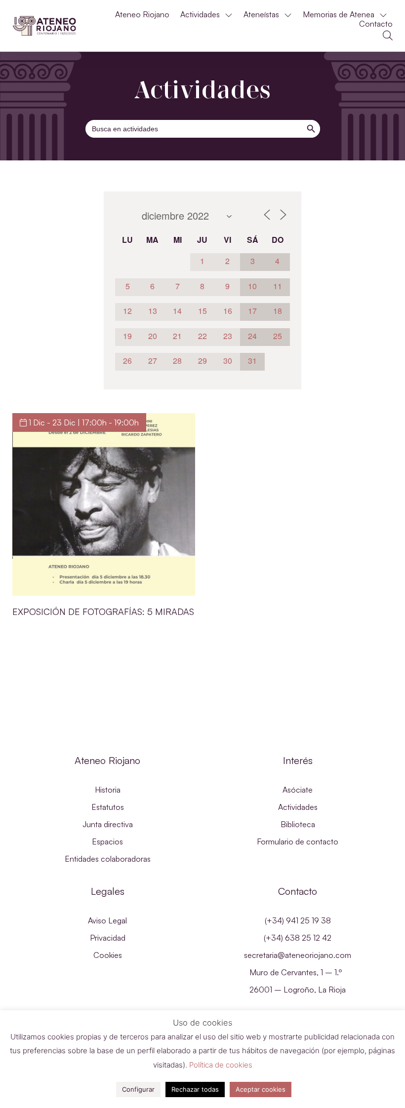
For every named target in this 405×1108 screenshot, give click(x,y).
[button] (388, 35)
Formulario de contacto (297, 841)
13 (152, 310)
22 (202, 336)
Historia (108, 790)
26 (127, 360)
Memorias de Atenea (338, 14)
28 (177, 360)
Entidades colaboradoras (108, 859)
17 (252, 310)
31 (252, 360)
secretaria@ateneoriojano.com (297, 955)
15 (202, 310)
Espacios (107, 841)
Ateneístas (261, 14)
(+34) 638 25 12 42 (297, 938)
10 (252, 286)
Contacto (376, 24)
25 (277, 336)
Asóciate (298, 790)
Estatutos (107, 807)
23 (227, 336)
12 (127, 310)
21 (177, 336)
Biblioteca (298, 824)
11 (277, 286)
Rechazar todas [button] (195, 1089)
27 (152, 360)
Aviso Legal (107, 920)
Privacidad (107, 938)
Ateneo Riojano (142, 14)
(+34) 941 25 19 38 (298, 920)
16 (227, 310)
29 (202, 360)
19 (127, 336)
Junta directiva (107, 824)
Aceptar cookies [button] (260, 1089)
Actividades (200, 14)
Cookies (107, 955)
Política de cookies (220, 1065)
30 (227, 360)
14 (177, 310)
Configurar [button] (138, 1089)
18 (277, 310)
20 (152, 336)
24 (252, 336)
